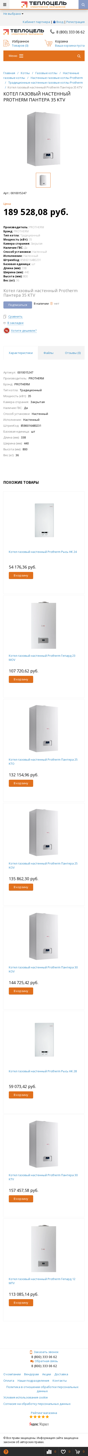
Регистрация (75, 22)
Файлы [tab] (48, 353)
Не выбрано (12, 14)
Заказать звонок (46, 1352)
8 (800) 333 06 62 (70, 32)
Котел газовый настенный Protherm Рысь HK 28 (43, 1071)
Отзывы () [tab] (73, 353)
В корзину (21, 575)
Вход (59, 22)
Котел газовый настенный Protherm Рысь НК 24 (43, 552)
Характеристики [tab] (21, 353)
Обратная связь (46, 1361)
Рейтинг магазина (44, 1413)
